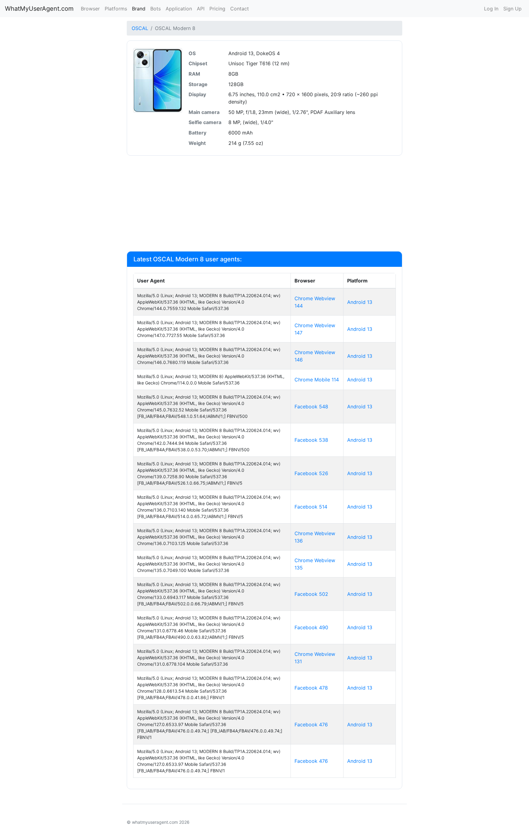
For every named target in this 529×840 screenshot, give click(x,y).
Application (179, 9)
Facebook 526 (311, 473)
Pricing (217, 9)
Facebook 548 (311, 406)
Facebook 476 (311, 724)
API (200, 9)
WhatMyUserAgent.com (39, 8)
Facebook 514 (311, 507)
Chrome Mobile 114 (317, 379)
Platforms (116, 9)
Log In (491, 9)
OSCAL (140, 28)
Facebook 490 (311, 627)
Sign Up (512, 9)
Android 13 (359, 302)
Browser (90, 9)
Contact (239, 9)
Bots (155, 9)
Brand (138, 9)
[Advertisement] (264, 203)
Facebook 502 (311, 594)
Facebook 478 (311, 688)
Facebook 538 (311, 440)
